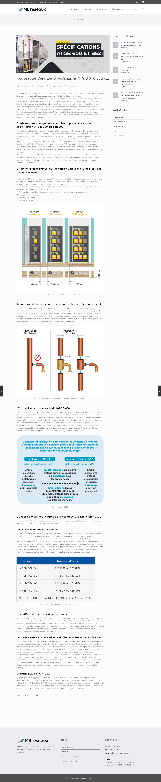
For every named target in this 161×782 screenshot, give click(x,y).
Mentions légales (70, 756)
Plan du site (67, 747)
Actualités (36, 86)
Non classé (118, 136)
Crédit (65, 752)
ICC (93, 778)
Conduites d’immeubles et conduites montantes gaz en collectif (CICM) (132, 81)
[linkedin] (143, 2)
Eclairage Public (120, 122)
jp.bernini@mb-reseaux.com (120, 753)
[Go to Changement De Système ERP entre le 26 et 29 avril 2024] (159, 391)
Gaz (43, 86)
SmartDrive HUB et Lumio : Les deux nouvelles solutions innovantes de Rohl (132, 95)
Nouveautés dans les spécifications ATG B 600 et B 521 (131, 56)
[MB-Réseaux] (31, 9)
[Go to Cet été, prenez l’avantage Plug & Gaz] (1, 391)
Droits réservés (69, 761)
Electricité (118, 126)
